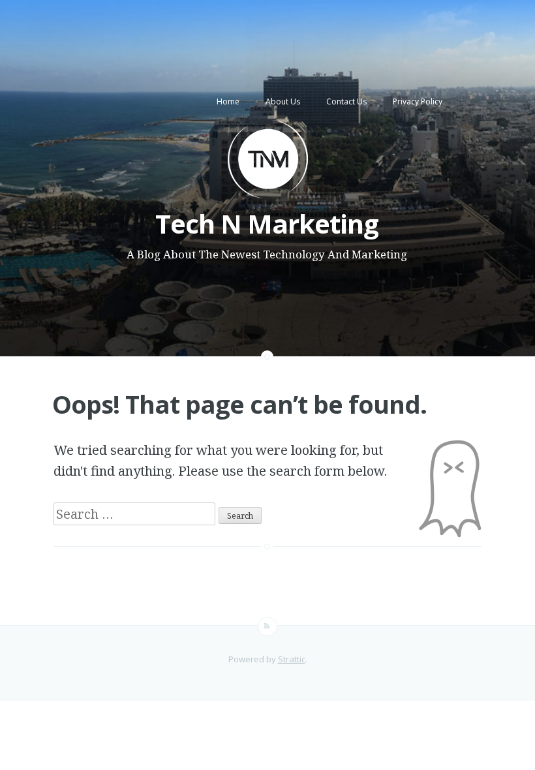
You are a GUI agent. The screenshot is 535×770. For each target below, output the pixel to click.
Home (228, 101)
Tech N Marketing (266, 223)
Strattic (291, 659)
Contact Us (346, 101)
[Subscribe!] (267, 626)
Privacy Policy (417, 101)
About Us (283, 101)
